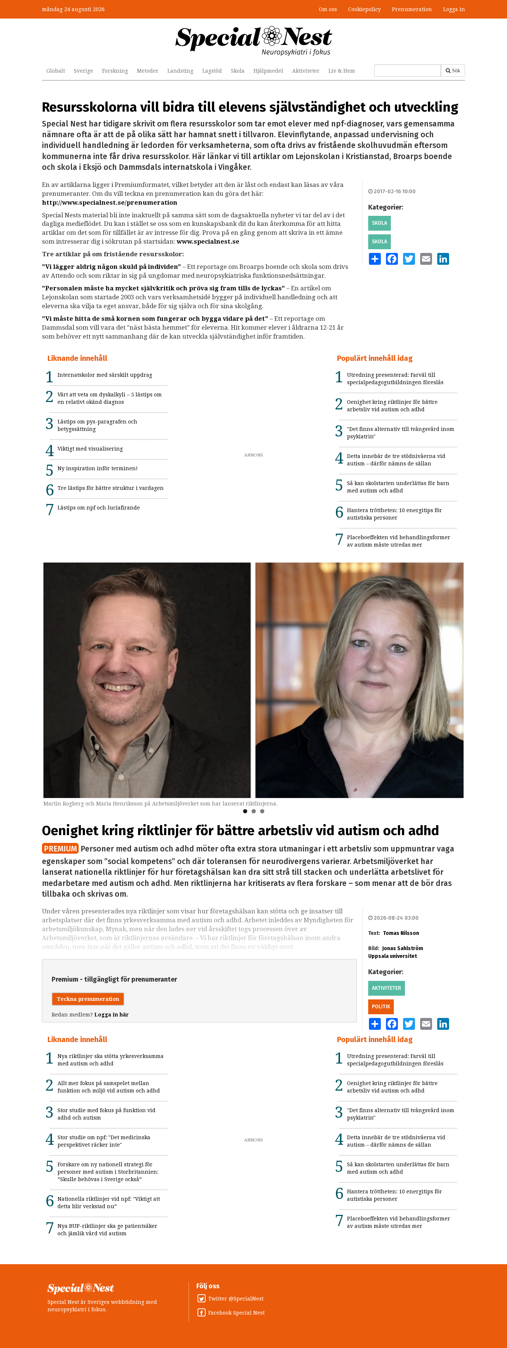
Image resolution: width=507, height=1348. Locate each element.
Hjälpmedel (268, 71)
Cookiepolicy (364, 9)
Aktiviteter (306, 71)
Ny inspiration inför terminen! (98, 468)
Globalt (55, 71)
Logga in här (111, 1015)
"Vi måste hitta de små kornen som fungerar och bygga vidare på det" (155, 318)
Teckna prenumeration (88, 999)
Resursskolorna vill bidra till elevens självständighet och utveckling (250, 107)
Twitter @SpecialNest (236, 1299)
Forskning (115, 71)
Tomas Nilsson (401, 933)
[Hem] (253, 40)
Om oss (328, 9)
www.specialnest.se (208, 241)
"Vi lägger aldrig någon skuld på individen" (111, 266)
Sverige (83, 71)
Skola (238, 71)
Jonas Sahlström (402, 948)
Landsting (180, 71)
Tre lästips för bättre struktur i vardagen (111, 488)
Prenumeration (412, 9)
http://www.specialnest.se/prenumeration (109, 202)
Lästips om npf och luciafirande (99, 508)
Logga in (454, 9)
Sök (456, 70)
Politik (381, 1006)
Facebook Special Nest (236, 1313)
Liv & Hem (341, 71)
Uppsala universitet (392, 956)
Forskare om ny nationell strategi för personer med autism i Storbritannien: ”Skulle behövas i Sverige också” (108, 1171)
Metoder (147, 71)
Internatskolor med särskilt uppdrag (105, 375)
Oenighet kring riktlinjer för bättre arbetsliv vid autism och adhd (240, 831)
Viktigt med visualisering (90, 449)
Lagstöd (212, 71)
